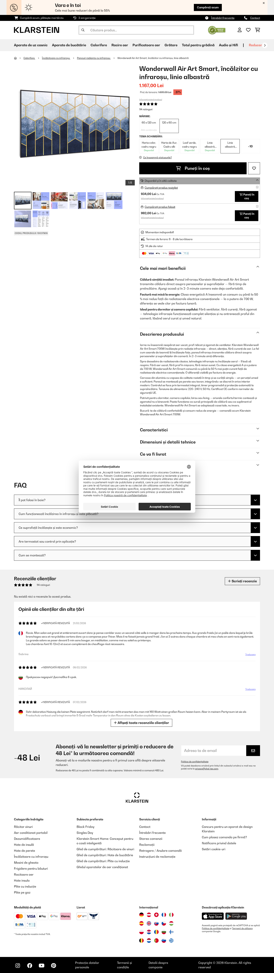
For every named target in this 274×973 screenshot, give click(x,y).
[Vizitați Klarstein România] (156, 932)
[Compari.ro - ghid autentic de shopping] (217, 30)
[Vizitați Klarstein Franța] (164, 915)
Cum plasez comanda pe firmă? (224, 837)
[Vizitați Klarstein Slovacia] (156, 923)
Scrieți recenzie (244, 581)
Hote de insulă (24, 845)
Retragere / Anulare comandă (160, 850)
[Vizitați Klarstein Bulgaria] (164, 932)
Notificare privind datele (219, 843)
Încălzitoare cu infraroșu (56, 58)
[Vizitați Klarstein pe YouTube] (41, 965)
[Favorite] (248, 30)
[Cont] (240, 30)
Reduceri (256, 45)
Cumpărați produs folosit (160, 206)
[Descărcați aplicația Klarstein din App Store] (213, 916)
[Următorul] (264, 45)
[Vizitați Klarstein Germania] (141, 915)
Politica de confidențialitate (194, 761)
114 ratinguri (145, 109)
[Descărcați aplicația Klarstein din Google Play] (236, 916)
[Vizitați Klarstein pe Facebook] (29, 965)
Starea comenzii (150, 839)
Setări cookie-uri (213, 849)
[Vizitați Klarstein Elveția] (156, 915)
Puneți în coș (197, 168)
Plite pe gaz (22, 892)
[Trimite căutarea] (82, 30)
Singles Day (85, 833)
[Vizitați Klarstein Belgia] (141, 940)
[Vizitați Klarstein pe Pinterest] (53, 965)
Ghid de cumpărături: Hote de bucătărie (105, 855)
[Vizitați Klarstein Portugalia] (156, 940)
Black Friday (85, 827)
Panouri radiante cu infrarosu (94, 58)
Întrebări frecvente (222, 17)
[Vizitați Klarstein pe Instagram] (17, 965)
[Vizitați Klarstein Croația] (149, 932)
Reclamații (147, 845)
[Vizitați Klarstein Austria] (149, 915)
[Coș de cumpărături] (257, 30)
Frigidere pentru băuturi (31, 868)
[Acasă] (18, 58)
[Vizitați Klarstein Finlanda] (171, 932)
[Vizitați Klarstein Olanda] (149, 940)
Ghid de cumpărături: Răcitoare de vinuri (105, 849)
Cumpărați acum (208, 7)
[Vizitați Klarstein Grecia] (171, 941)
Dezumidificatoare (27, 839)
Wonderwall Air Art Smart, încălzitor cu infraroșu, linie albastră (153, 58)
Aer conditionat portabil (31, 833)
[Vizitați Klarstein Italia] (171, 915)
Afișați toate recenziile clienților (143, 723)
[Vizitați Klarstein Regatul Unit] (149, 923)
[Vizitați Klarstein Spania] (141, 923)
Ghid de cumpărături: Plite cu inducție (103, 861)
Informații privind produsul (150, 99)
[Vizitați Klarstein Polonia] (141, 932)
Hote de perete (24, 850)
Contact (255, 17)
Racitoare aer (24, 874)
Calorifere (29, 58)
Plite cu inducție (25, 886)
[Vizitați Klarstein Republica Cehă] (164, 923)
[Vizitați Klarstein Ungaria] (171, 923)
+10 (250, 146)
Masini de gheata (26, 862)
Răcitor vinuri (23, 827)
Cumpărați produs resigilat (161, 187)
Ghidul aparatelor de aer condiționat (102, 867)
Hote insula (22, 880)
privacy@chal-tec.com (206, 768)
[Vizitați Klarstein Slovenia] (164, 940)
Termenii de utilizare (242, 928)
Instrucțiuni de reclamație (157, 856)
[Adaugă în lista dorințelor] (254, 168)
